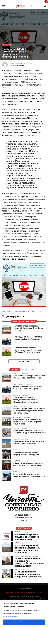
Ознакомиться (13, 616)
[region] (24, 613)
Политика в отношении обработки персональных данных (24, 592)
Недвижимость (21, 312)
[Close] (45, 602)
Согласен (24, 622)
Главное (11, 312)
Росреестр (32, 312)
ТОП (39, 312)
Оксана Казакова (18, 65)
